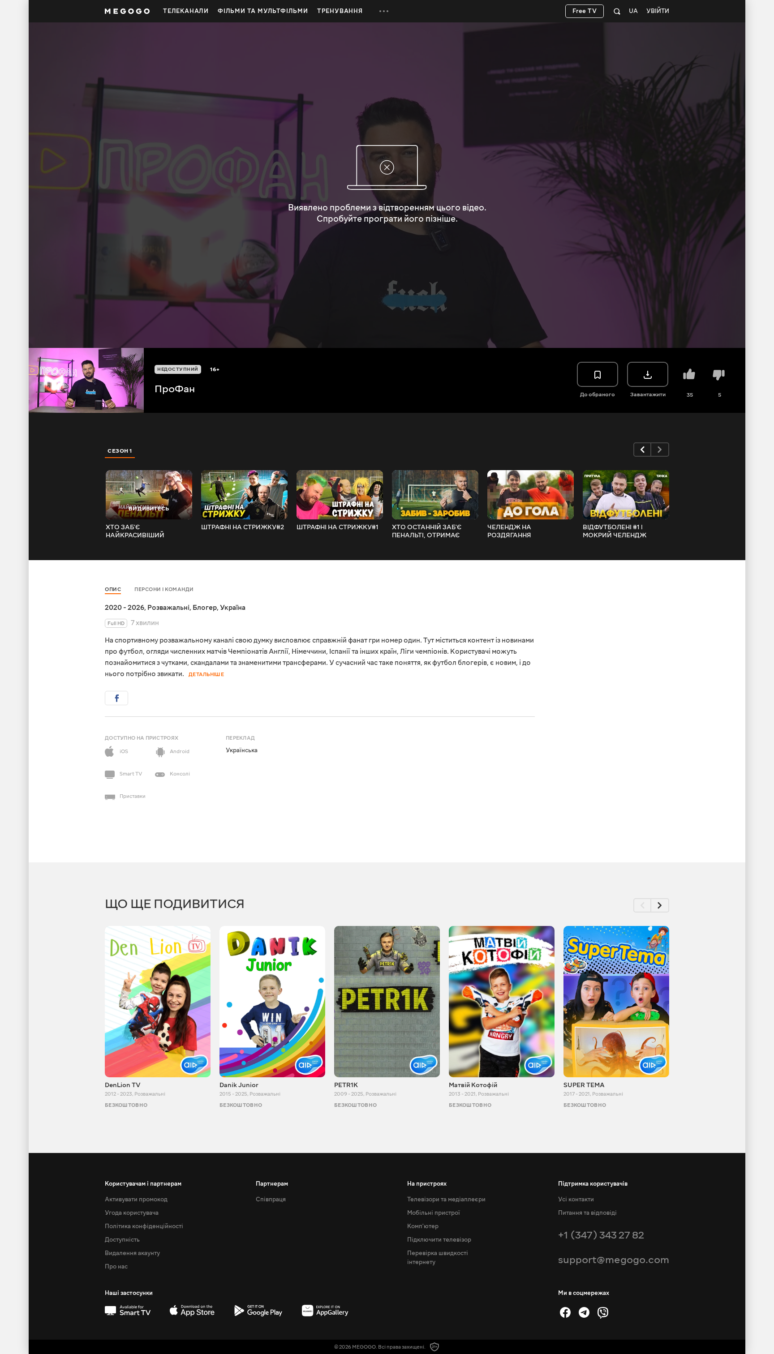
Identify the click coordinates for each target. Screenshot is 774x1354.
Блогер (205, 607)
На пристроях (427, 1184)
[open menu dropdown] (384, 11)
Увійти (657, 11)
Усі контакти (576, 1199)
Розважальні (168, 607)
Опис (113, 589)
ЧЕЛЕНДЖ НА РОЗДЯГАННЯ (509, 531)
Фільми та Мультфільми (263, 11)
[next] (660, 449)
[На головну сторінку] (127, 11)
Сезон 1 (120, 450)
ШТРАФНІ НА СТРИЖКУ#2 (242, 527)
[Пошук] (617, 11)
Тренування (340, 11)
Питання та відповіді (587, 1213)
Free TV (584, 11)
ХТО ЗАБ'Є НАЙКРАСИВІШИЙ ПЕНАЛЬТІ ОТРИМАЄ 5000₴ (139, 531)
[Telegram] (584, 1312)
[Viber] (603, 1312)
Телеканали (186, 11)
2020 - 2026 (124, 607)
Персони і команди (164, 589)
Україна (232, 607)
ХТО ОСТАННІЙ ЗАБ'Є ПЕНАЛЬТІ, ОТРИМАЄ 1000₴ (426, 531)
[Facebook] (565, 1312)
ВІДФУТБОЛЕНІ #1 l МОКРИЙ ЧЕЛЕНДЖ (614, 531)
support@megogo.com (613, 1260)
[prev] (642, 449)
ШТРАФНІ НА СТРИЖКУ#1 (337, 527)
